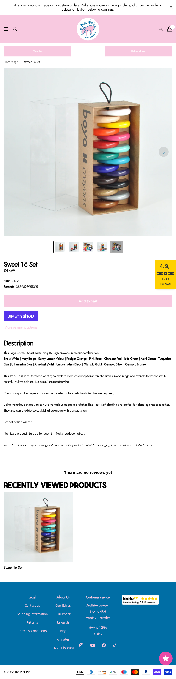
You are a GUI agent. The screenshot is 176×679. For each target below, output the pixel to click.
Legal (32, 597)
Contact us (32, 605)
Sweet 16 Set (13, 567)
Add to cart (88, 301)
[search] (15, 29)
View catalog (6, 29)
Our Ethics (63, 605)
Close (171, 7)
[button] (163, 152)
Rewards (63, 622)
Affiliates (63, 639)
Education (138, 51)
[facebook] (104, 645)
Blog (63, 631)
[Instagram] (81, 645)
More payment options (20, 327)
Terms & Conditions (32, 631)
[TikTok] (114, 645)
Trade (37, 51)
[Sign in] (161, 29)
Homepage (11, 62)
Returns (32, 622)
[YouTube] (92, 645)
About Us (63, 597)
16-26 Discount (63, 648)
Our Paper (63, 614)
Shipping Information (32, 614)
